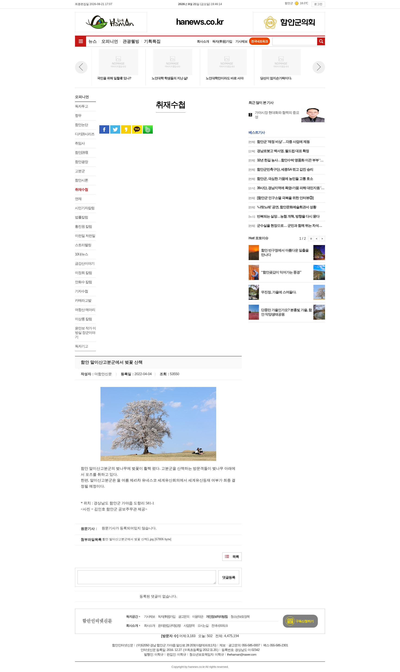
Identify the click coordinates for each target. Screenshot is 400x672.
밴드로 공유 (148, 129)
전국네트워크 (259, 41)
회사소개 (203, 41)
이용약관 (197, 616)
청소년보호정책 (240, 616)
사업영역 (189, 625)
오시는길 (202, 625)
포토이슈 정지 (311, 238)
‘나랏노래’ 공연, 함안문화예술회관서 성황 (282, 207)
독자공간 (132, 616)
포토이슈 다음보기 (322, 238)
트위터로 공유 (115, 129)
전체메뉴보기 (80, 41)
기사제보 (241, 41)
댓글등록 (228, 577)
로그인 (318, 4)
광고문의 (183, 616)
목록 (235, 556)
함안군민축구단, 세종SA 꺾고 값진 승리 (281, 169)
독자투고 (81, 106)
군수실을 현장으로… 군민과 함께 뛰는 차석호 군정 (287, 225)
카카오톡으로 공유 (137, 129)
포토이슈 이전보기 (316, 238)
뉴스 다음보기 (318, 67)
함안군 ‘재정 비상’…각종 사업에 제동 (279, 142)
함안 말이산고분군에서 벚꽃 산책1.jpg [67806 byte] (136, 539)
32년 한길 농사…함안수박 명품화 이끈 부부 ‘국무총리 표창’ (287, 160)
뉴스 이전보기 (81, 67)
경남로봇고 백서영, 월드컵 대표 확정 (279, 151)
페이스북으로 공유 (104, 129)
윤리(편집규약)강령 (169, 625)
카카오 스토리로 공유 (126, 129)
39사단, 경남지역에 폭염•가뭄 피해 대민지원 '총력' (287, 188)
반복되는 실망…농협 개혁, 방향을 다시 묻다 (284, 216)
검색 (321, 41)
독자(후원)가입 (222, 41)
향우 (78, 115)
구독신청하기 (305, 621)
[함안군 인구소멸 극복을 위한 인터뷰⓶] (281, 198)
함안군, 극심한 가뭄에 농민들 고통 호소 (281, 179)
